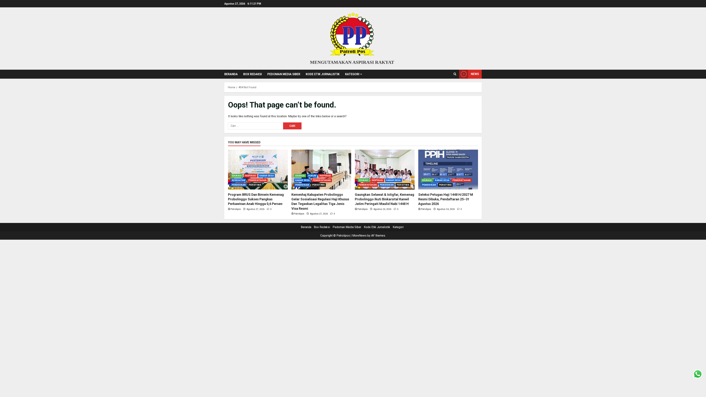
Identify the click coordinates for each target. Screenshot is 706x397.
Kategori (352, 74)
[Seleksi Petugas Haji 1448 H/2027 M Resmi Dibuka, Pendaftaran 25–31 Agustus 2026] (448, 169)
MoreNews (359, 235)
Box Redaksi (252, 74)
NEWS (475, 74)
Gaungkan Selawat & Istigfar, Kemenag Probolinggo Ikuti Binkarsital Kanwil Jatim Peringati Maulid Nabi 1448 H (384, 199)
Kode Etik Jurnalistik (323, 74)
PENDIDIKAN (239, 185)
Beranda (231, 74)
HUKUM (312, 175)
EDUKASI (237, 175)
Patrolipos (236, 209)
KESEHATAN (238, 180)
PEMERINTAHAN (257, 180)
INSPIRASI (250, 175)
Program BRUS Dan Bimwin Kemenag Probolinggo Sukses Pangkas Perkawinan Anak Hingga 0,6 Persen (256, 199)
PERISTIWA (255, 185)
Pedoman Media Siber (283, 74)
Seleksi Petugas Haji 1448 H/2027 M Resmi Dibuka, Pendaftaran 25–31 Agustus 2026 (445, 199)
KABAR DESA (266, 175)
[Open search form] (455, 74)
